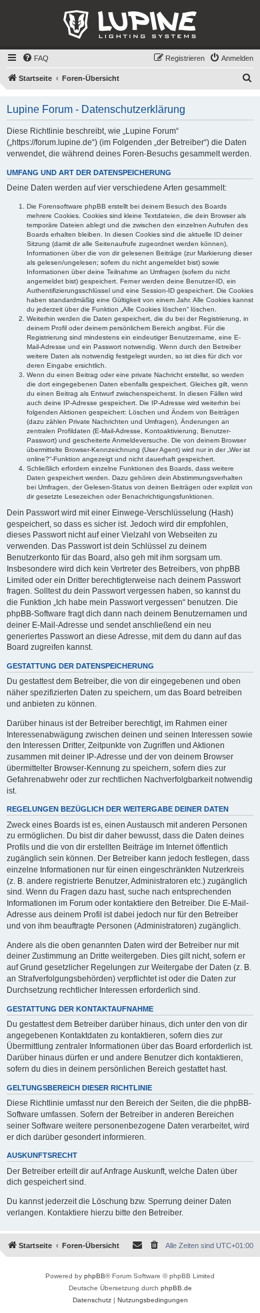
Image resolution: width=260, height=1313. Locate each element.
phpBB (94, 1276)
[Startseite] (130, 24)
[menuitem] (35, 58)
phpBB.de (176, 1288)
